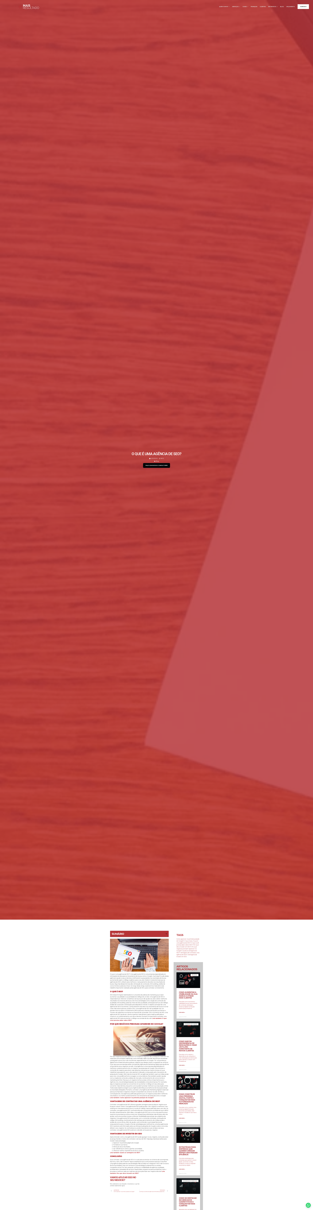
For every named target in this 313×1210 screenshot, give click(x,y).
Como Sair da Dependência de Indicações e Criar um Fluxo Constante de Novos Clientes (188, 1046)
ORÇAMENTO (290, 6)
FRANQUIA (254, 6)
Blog (157, 461)
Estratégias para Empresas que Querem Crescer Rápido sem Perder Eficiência (188, 1151)
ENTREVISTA (272, 6)
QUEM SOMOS (223, 6)
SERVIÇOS (235, 6)
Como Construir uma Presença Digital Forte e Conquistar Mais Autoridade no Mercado (187, 1099)
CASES (245, 6)
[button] (166, 933)
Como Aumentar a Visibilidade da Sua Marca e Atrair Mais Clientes (188, 995)
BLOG (282, 6)
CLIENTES (263, 6)
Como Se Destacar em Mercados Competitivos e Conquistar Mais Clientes (188, 1202)
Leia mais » (182, 1012)
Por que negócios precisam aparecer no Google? (186, 949)
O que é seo (188, 941)
